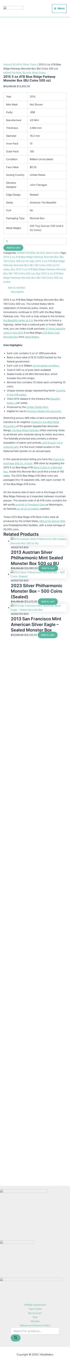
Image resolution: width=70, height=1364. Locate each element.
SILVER (17, 64)
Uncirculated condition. (46, 365)
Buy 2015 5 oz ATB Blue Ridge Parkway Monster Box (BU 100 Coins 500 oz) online (33, 277)
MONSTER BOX (12, 72)
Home (6, 64)
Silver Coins (30, 64)
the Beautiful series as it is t (18, 320)
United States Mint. (38, 407)
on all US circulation (28, 508)
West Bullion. (32, 336)
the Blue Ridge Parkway (25, 430)
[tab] (39, 292)
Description (17, 291)
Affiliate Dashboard (35, 1304)
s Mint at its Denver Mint (51, 521)
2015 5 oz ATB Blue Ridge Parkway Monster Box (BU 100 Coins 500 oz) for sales (34, 265)
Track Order (35, 1309)
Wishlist (35, 1321)
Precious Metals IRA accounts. (44, 411)
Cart (35, 1317)
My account (35, 1313)
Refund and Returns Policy (35, 1325)
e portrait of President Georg (30, 504)
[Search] (16, 1337)
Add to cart (13, 247)
